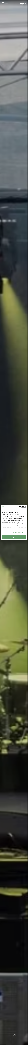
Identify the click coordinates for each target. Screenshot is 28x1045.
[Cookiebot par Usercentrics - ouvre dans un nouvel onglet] (19, 507)
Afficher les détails (18, 532)
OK (14, 537)
